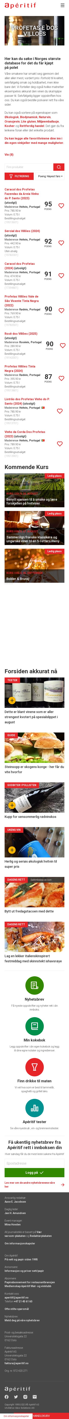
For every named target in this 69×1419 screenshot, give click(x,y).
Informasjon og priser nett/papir (24, 1270)
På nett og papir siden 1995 (21, 1259)
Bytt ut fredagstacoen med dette (29, 911)
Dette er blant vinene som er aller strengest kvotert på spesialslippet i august (31, 717)
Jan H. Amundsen (15, 1213)
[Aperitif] (20, 6)
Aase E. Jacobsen (15, 1201)
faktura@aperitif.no (17, 1363)
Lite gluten (28, 121)
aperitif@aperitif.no (17, 1297)
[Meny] (62, 5)
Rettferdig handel (32, 126)
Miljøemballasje (48, 121)
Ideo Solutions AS (24, 1408)
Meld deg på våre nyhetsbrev (22, 1320)
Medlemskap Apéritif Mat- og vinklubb (28, 1286)
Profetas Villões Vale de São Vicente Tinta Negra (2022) (22, 301)
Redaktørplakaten (41, 1235)
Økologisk (12, 117)
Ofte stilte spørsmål (17, 1308)
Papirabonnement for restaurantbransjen (30, 1282)
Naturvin (45, 117)
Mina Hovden (13, 1224)
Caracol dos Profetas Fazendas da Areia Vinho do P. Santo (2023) (22, 194)
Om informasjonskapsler (20, 1243)
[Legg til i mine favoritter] (61, 206)
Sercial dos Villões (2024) (22, 231)
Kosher (10, 126)
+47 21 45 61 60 (23, 1301)
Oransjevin (12, 121)
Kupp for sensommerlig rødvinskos (30, 817)
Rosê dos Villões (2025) (21, 333)
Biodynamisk (29, 117)
